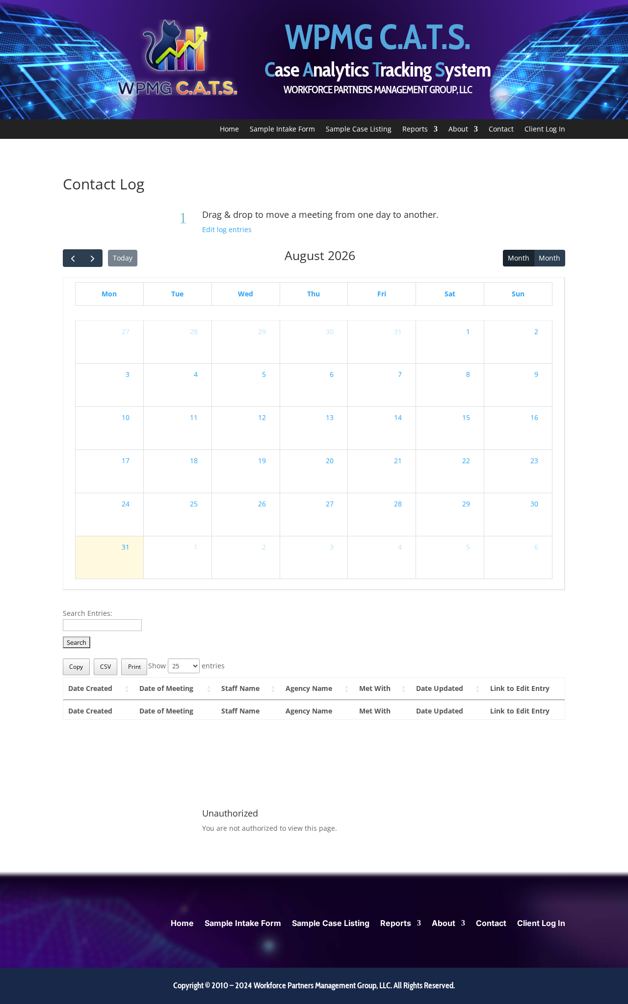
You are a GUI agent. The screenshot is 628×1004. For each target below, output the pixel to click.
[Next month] (92, 258)
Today (122, 258)
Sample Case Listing (359, 129)
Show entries (186, 665)
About (458, 129)
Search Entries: (87, 613)
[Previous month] (73, 258)
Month (518, 258)
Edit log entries (227, 229)
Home (229, 129)
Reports (415, 129)
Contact (501, 129)
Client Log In (544, 129)
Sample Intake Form (282, 129)
